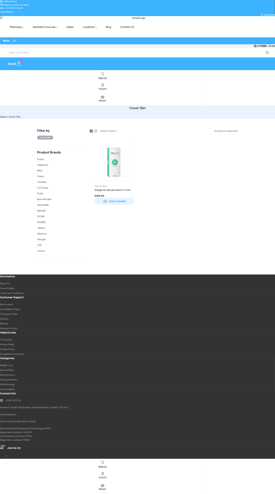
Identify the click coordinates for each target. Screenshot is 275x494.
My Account (6, 304)
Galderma (42, 165)
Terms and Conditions (12, 293)
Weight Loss (6, 365)
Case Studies (7, 288)
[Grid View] (91, 131)
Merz (40, 170)
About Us (5, 283)
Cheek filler (45, 137)
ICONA (41, 216)
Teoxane (42, 182)
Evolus (40, 159)
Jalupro (41, 228)
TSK (39, 245)
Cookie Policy (7, 349)
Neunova (42, 233)
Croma (41, 250)
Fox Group (42, 187)
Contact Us (6, 339)
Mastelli (41, 210)
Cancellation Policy (10, 309)
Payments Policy (9, 328)
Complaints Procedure (12, 354)
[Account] (102, 85)
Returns (4, 323)
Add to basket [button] (117, 201)
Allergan (41, 239)
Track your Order (9, 314)
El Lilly (40, 193)
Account (103, 89)
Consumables (7, 389)
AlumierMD (43, 205)
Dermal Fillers (101, 186)
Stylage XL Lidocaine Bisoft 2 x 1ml (112, 190)
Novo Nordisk (44, 199)
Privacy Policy (7, 344)
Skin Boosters (7, 374)
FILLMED (41, 222)
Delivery (4, 318)
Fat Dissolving (7, 384)
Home (3, 116)
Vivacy (40, 176)
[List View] (95, 131)
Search (268, 52)
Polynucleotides (8, 379)
